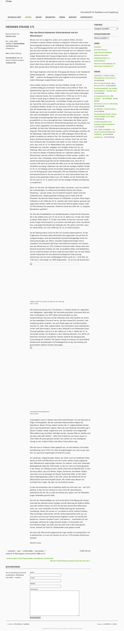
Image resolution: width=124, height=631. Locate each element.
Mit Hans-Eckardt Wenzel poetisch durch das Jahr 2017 (70, 561)
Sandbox (26, 624)
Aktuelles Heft (14, 17)
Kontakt (73, 17)
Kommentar (34, 589)
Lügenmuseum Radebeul (103, 53)
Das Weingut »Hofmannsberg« (105, 109)
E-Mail (32, 578)
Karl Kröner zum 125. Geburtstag (105, 104)
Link (7, 53)
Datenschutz (86, 17)
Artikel (28, 17)
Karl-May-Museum (100, 50)
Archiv (39, 17)
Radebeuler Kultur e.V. (102, 58)
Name (32, 572)
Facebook (97, 47)
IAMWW (107, 624)
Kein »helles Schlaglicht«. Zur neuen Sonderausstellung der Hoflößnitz (104, 132)
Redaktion (50, 17)
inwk (114, 624)
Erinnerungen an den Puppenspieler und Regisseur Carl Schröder (29, 558)
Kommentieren (11, 58)
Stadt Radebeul (99, 61)
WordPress (18, 624)
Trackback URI (11, 63)
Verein (62, 17)
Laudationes (98, 137)
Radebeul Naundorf (101, 55)
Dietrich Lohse (11, 36)
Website (32, 584)
